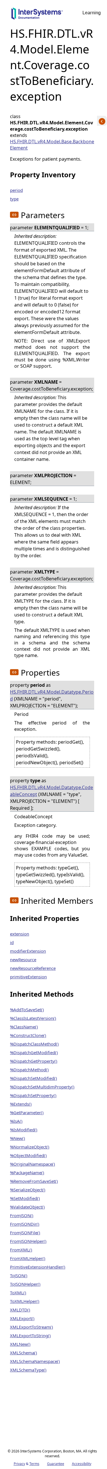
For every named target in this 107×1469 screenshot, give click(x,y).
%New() (17, 1138)
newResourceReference (33, 968)
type (14, 199)
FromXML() (21, 1250)
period (16, 190)
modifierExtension (28, 951)
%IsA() (16, 1121)
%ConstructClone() (28, 1035)
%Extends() (21, 1104)
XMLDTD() (20, 1310)
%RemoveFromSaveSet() (34, 1181)
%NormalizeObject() (29, 1147)
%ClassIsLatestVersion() (33, 1018)
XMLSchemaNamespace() (35, 1361)
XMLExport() (22, 1318)
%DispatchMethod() (29, 1069)
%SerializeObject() (27, 1190)
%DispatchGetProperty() (33, 1061)
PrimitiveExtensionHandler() (37, 1267)
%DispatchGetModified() (34, 1052)
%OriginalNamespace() (32, 1164)
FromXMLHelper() (27, 1258)
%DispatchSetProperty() (33, 1095)
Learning (91, 12)
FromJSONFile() (25, 1232)
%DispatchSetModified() (33, 1078)
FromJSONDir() (24, 1224)
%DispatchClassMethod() (34, 1044)
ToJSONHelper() (25, 1284)
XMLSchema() (23, 1352)
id (12, 942)
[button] (14, 214)
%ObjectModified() (28, 1155)
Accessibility (81, 1463)
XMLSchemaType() (28, 1370)
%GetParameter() (27, 1112)
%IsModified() (23, 1129)
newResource (23, 959)
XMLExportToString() (30, 1335)
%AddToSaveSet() (27, 1009)
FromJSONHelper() (28, 1241)
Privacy (19, 1463)
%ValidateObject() (27, 1207)
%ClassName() (24, 1027)
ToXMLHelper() (24, 1301)
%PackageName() (27, 1172)
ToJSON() (18, 1275)
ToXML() (18, 1292)
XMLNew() (20, 1344)
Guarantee (55, 1463)
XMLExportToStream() (31, 1327)
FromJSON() (21, 1215)
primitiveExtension (28, 977)
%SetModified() (25, 1198)
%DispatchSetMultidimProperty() (42, 1087)
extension (19, 934)
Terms (34, 1463)
